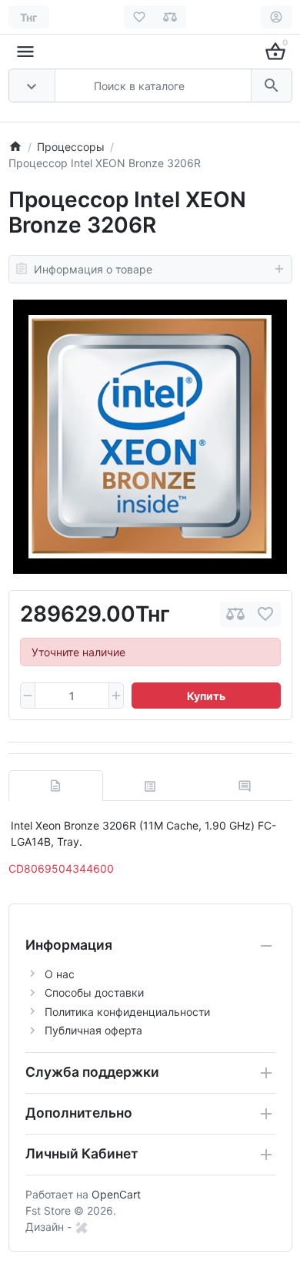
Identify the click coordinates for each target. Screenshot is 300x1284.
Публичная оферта (93, 1030)
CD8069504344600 (61, 868)
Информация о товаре (93, 269)
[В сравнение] (235, 614)
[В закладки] (265, 614)
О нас (60, 974)
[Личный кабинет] (276, 16)
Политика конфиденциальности (127, 1011)
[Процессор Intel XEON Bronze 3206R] (150, 437)
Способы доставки (94, 992)
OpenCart (116, 1194)
